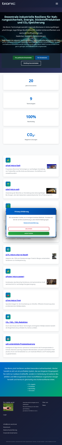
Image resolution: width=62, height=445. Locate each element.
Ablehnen (28, 229)
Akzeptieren (29, 233)
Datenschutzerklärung (31, 223)
